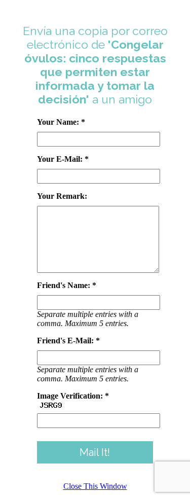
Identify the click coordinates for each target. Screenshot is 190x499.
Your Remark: (62, 196)
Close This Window (95, 486)
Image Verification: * (73, 395)
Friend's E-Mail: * (68, 340)
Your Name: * (61, 122)
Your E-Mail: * (63, 159)
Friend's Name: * (66, 285)
